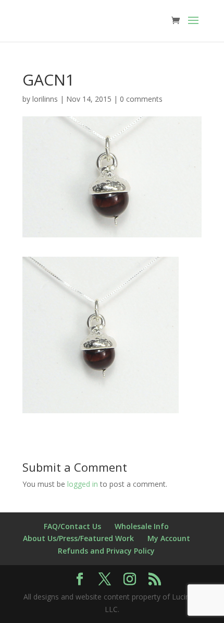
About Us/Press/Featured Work (78, 538)
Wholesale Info (142, 526)
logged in (82, 484)
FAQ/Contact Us (72, 526)
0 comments (141, 99)
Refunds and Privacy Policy (106, 551)
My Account (168, 538)
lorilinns (45, 99)
